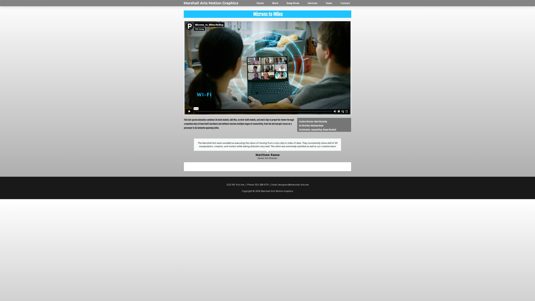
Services (312, 3)
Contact (345, 3)
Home (260, 3)
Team (329, 3)
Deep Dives (293, 3)
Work (275, 3)
